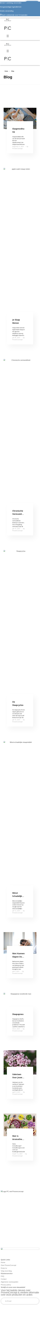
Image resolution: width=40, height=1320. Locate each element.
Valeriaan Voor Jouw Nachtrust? (17, 1077)
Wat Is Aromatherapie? (18, 1139)
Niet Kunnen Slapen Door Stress (18, 956)
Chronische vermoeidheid (18, 514)
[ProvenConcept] (8, 20)
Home (6, 71)
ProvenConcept (17, 148)
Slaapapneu (17, 1014)
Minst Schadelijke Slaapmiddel (18, 896)
